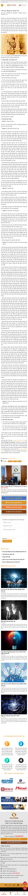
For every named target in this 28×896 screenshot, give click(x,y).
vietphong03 (14, 12)
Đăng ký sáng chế (22, 12)
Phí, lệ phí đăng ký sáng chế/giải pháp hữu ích (14, 551)
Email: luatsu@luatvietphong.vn (9, 868)
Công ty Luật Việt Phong (19, 440)
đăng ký (19, 461)
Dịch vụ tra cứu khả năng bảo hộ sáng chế (13, 559)
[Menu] (2, 5)
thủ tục (15, 461)
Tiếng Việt (23, 5)
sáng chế (10, 461)
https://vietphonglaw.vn (12, 871)
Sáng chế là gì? (6, 556)
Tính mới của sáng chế (8, 554)
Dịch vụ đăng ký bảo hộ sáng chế (11, 562)
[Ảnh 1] (14, 799)
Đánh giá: (4, 538)
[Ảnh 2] (14, 807)
